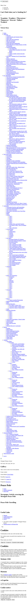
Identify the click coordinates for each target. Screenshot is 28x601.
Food (10, 279)
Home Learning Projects (17, 385)
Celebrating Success (10, 86)
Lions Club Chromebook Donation (14, 442)
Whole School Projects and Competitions (15, 426)
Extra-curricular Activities (12, 334)
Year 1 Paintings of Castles (15, 245)
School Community (7, 432)
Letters (13, 362)
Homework (14, 365)
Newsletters (9, 155)
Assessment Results (10, 79)
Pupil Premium (9, 91)
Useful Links (9, 451)
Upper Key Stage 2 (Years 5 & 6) (16, 307)
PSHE (7, 309)
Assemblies (8, 80)
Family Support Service (11, 95)
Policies (8, 89)
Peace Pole (8, 443)
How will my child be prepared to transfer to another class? (16, 139)
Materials (11, 280)
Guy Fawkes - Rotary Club (12, 444)
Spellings (14, 364)
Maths (7, 213)
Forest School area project (12, 67)
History (8, 298)
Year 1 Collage (12, 243)
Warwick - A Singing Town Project (14, 177)
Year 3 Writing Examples (17, 386)
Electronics (11, 276)
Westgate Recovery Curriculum (13, 325)
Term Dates (9, 159)
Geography (8, 289)
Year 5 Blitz (12, 261)
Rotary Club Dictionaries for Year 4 (14, 187)
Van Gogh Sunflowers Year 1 (15, 247)
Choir (7, 324)
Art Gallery (8, 238)
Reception (11, 282)
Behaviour (8, 83)
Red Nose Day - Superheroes (13, 184)
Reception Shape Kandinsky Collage (17, 240)
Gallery (8, 427)
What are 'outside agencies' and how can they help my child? (17, 112)
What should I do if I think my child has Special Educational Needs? (18, 107)
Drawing (11, 234)
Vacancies (8, 452)
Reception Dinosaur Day (12, 168)
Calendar (8, 158)
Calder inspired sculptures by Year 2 (17, 248)
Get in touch (5, 1)
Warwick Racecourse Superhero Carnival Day (16, 204)
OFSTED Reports (10, 88)
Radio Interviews (10, 198)
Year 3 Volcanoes (13, 227)
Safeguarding (9, 93)
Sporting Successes (10, 423)
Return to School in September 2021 (14, 150)
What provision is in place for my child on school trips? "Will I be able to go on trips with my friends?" (18, 132)
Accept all (8, 542)
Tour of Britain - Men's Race (12, 191)
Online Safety (9, 337)
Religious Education (11, 310)
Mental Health (9, 421)
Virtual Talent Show (10, 186)
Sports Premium (10, 92)
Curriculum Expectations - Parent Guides (15, 319)
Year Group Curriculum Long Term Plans (15, 211)
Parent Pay (7, 477)
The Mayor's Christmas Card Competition (15, 162)
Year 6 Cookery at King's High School (15, 176)
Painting (11, 233)
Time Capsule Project (11, 190)
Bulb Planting (9, 199)
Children (5, 340)
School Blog (9, 429)
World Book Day (10, 185)
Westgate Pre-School (11, 436)
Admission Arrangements (12, 78)
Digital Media (12, 231)
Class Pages (9, 341)
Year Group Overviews (11, 209)
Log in (4, 456)
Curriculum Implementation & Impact (14, 208)
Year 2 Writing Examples (17, 377)
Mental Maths (9, 329)
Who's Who (9, 38)
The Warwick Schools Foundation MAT (15, 77)
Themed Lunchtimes (11, 439)
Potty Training (15, 360)
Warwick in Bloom (10, 196)
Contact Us (8, 479)
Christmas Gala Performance (12, 189)
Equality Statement (10, 58)
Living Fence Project (11, 71)
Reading (8, 328)
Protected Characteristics (11, 60)
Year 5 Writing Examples (17, 405)
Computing (8, 266)
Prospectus (8, 481)
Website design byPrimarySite (10, 524)
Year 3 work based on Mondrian (16, 255)
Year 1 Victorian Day (11, 169)
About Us (5, 34)
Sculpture (11, 235)
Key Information (7, 75)
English (8, 212)
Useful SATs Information (12, 332)
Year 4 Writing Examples (17, 396)
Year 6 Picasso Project (14, 264)
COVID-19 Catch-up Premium (13, 151)
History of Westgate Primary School (14, 62)
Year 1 (10, 216)
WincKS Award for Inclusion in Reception (16, 61)
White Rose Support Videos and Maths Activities (19, 356)
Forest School (9, 322)
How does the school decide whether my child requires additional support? (17, 98)
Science (8, 215)
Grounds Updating (10, 74)
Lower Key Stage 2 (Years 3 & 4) (16, 306)
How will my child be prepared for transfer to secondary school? (17, 142)
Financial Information (11, 145)
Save (13, 599)
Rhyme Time (15, 353)
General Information (11, 47)
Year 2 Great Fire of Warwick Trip (14, 171)
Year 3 (10, 218)
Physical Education (10, 304)
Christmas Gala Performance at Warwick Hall (16, 180)
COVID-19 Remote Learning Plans (14, 153)
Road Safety (9, 425)
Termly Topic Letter (16, 358)
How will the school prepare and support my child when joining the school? (17, 136)
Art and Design (9, 229)
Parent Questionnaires (11, 333)
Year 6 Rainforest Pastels (14, 262)
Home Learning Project (17, 391)
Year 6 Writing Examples (17, 414)
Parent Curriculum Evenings (12, 331)
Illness (10, 52)
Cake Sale (8, 166)
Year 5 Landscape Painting (15, 260)
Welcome (8, 35)
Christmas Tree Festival (11, 202)
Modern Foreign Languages (12, 301)
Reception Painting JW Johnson (16, 239)
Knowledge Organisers (17, 394)
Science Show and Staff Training (16, 224)
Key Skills (14, 368)
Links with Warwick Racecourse (13, 440)
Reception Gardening (11, 181)
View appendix (12, 144)
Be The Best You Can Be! (12, 420)
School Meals (10, 474)
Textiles (11, 278)
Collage (11, 230)
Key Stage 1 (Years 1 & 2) (15, 305)
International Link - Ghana (12, 438)
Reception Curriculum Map (18, 359)
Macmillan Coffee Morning (12, 448)
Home (4, 33)
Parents (5, 327)
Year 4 (10, 220)
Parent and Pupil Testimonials (13, 43)
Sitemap (5, 515)
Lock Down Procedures (11, 146)
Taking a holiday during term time (17, 53)
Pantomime (8, 200)
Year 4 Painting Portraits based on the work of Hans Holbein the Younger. (17, 257)
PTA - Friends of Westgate (12, 434)
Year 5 (10, 221)
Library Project (9, 70)
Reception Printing (13, 242)
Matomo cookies (8, 574)
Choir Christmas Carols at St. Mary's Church (16, 203)
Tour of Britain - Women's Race (13, 193)
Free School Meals (10, 336)
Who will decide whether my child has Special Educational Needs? (18, 104)
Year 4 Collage (12, 258)
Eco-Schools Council (11, 418)
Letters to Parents (16, 367)
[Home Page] (1, 1)
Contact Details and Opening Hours (14, 37)
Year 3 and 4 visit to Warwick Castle (14, 172)
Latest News (9, 156)
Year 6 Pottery (12, 265)
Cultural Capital (9, 320)
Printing (11, 236)
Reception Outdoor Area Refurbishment (15, 69)
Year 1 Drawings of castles (15, 244)
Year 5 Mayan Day (10, 175)
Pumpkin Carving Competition (13, 160)
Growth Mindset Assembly (12, 194)
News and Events (7, 154)
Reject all (3, 542)
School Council (9, 417)
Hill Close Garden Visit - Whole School (15, 167)
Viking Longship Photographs (16, 300)
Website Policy (6, 518)
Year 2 (10, 217)
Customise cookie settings (17, 542)
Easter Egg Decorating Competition (14, 182)
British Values (9, 84)
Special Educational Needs (12, 96)
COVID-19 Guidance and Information (15, 149)
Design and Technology (11, 275)
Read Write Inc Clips (17, 351)
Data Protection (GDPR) (12, 87)
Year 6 (10, 222)
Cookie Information (7, 516)
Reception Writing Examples (18, 354)
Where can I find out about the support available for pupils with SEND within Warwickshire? (18, 116)
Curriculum (6, 205)
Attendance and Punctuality (12, 82)
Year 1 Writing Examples (17, 369)
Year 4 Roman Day (10, 173)
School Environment (11, 66)
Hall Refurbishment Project (12, 73)
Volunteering (9, 449)
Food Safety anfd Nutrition (18, 343)
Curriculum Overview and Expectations (15, 207)
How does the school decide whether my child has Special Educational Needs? (17, 101)
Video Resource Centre (11, 430)
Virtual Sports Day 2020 (11, 431)
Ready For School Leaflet (18, 345)
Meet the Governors (10, 40)
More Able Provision (11, 323)
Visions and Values (10, 42)
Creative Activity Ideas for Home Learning (16, 416)
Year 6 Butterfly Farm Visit (12, 178)
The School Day (13, 48)
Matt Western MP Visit (11, 195)
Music (10, 55)
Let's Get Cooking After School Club (14, 435)
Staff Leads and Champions (12, 39)
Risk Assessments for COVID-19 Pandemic (16, 147)
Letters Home (9, 338)
